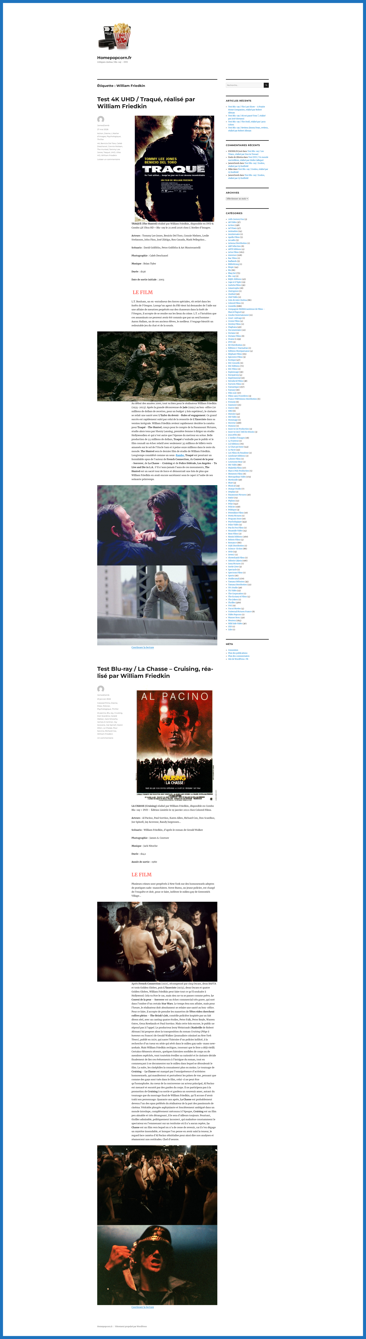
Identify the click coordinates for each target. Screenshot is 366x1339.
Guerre (231, 408)
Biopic (231, 267)
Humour (232, 426)
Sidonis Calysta (235, 560)
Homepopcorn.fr (114, 57)
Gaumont (232, 405)
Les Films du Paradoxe (238, 453)
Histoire (232, 414)
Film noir (232, 393)
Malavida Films (235, 468)
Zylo (230, 629)
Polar (99, 706)
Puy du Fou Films (236, 528)
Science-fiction (235, 548)
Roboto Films (234, 540)
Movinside (233, 480)
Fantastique (233, 387)
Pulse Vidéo (233, 525)
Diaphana (232, 327)
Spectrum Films (235, 572)
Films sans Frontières (238, 396)
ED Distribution (235, 345)
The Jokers (233, 599)
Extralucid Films (235, 381)
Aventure (232, 255)
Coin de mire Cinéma (237, 300)
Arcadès (231, 240)
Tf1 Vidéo (232, 590)
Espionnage (233, 372)
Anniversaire (234, 234)
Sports (231, 575)
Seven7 (231, 554)
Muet (230, 483)
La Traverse (233, 441)
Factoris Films (234, 384)
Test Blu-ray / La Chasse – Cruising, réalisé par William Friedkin (155, 672)
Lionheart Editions (236, 456)
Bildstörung (233, 264)
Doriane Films (234, 336)
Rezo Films (233, 534)
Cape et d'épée (234, 282)
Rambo (180, 455)
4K (98, 143)
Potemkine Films (236, 513)
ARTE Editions (234, 249)
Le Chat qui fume (235, 447)
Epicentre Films (235, 357)
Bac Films (232, 258)
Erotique (232, 360)
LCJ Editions (233, 444)
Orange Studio (234, 489)
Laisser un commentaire (108, 159)
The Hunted (102, 149)
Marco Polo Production (238, 471)
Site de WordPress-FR (238, 659)
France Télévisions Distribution (242, 399)
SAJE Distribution (236, 545)
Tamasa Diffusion (236, 581)
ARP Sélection (234, 246)
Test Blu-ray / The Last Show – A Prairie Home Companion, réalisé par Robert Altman (246, 110)
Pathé (230, 498)
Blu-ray (110, 713)
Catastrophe (233, 288)
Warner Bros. (234, 617)
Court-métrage (235, 318)
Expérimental (234, 378)
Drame (107, 133)
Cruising (118, 713)
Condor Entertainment (238, 315)
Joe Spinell (111, 725)
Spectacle (232, 569)
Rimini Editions (235, 537)
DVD (230, 342)
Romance (232, 543)
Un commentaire (105, 738)
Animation (233, 231)
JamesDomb (103, 125)
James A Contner (105, 722)
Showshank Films (236, 557)
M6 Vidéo (232, 465)
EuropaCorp (233, 375)
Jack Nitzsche (111, 719)
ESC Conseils (234, 363)
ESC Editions (234, 366)
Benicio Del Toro (108, 143)
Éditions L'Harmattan (238, 348)
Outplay (231, 492)
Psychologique (114, 136)
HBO (230, 411)
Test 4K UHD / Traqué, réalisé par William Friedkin (146, 103)
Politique (232, 510)
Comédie (232, 306)
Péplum (231, 501)
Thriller (100, 139)
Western (232, 620)
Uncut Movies (234, 608)
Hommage (233, 420)
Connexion (233, 650)
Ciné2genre (233, 291)
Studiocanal (233, 578)
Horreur (232, 423)
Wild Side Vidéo (235, 623)
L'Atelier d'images (236, 438)
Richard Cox (110, 731)
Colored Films (103, 703)
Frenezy (231, 402)
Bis (229, 270)
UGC (230, 605)
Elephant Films (235, 354)
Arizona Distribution (237, 243)
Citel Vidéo (233, 297)
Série (230, 551)
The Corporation (235, 593)
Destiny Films (234, 324)
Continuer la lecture (143, 647)
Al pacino (101, 713)
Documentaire (234, 330)
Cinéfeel (231, 294)
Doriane (231, 333)
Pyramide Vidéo (235, 531)
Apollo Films (234, 237)
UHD (113, 152)
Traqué (107, 152)
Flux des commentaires (238, 656)
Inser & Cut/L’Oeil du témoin (241, 432)
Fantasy (231, 390)
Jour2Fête (232, 435)
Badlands (232, 261)
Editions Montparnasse (238, 351)
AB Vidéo (232, 222)
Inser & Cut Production (238, 429)
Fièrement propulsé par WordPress (131, 1326)
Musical (231, 486)
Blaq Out (232, 273)
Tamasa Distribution (237, 584)
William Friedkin (109, 155)
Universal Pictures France (239, 611)
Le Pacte (232, 450)
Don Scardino (103, 716)
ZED (230, 626)
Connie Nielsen (115, 146)
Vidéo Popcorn (234, 614)
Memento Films (235, 474)
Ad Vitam (232, 228)
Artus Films (233, 252)
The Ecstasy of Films (237, 596)
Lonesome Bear (235, 462)
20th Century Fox (236, 219)
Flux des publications (237, 653)
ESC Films (232, 369)
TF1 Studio (233, 587)
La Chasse (107, 728)
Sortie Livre (233, 566)
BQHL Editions (234, 279)
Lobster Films (234, 459)
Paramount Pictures (237, 495)
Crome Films (234, 321)
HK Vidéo (232, 417)
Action (100, 133)
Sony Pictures (234, 563)
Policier (106, 706)
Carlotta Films (234, 285)
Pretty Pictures (234, 516)
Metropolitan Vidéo (237, 477)
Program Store (234, 519)
